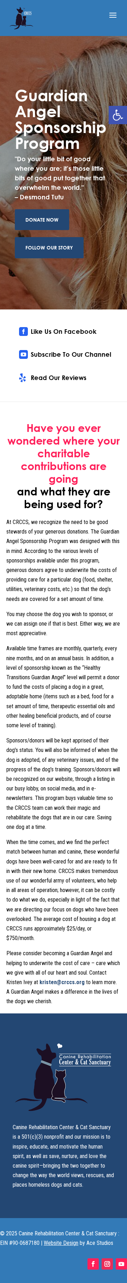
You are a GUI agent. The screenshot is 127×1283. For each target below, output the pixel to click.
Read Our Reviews (58, 377)
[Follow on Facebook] (93, 1264)
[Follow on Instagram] (107, 1264)
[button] (118, 115)
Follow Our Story (49, 248)
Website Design (61, 1243)
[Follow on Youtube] (121, 1264)
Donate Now (42, 220)
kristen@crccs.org (63, 982)
